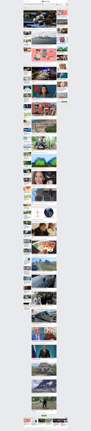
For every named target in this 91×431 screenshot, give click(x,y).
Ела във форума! (59, 4)
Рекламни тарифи (29, 428)
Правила (40, 428)
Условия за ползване (35, 428)
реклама (67, 6)
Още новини (44, 415)
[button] (65, 417)
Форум (64, 101)
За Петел (25, 428)
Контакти (43, 428)
